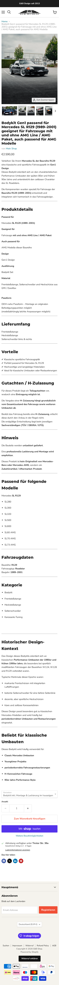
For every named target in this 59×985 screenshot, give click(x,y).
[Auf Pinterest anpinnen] (21, 861)
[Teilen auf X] (9, 861)
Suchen (6, 945)
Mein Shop (11, 148)
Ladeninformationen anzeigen (17, 850)
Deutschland (28, 924)
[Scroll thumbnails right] (54, 111)
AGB (54, 945)
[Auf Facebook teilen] (4, 861)
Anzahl (5, 802)
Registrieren (48, 910)
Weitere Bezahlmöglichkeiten (29, 836)
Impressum (17, 945)
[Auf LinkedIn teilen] (15, 861)
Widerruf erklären (29, 958)
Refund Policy (43, 945)
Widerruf (29, 945)
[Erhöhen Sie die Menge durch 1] (28, 808)
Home (5, 21)
